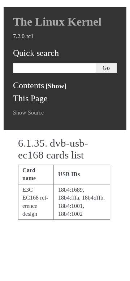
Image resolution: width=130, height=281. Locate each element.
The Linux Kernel (57, 21)
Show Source (28, 113)
